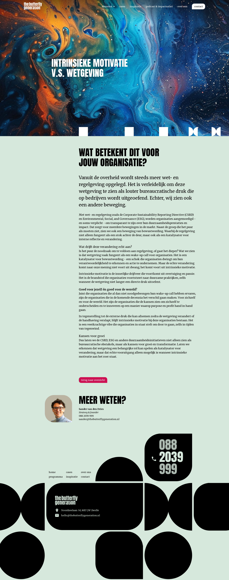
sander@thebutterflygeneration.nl (99, 419)
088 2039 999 (86, 415)
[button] (108, 7)
